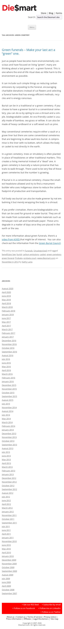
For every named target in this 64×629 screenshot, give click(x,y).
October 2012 (8, 485)
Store (43, 13)
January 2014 (8, 429)
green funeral (8, 258)
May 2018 (6, 299)
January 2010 (8, 556)
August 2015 (7, 400)
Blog (51, 13)
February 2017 (8, 333)
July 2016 (6, 359)
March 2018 (7, 307)
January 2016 (8, 381)
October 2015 (8, 392)
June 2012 (6, 500)
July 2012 (6, 496)
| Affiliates (26, 619)
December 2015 (9, 385)
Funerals (29, 250)
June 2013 (6, 455)
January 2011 (8, 537)
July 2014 (6, 414)
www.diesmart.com (46, 258)
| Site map (53, 619)
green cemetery (54, 254)
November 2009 (9, 563)
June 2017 (6, 318)
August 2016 (7, 355)
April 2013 (6, 463)
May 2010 (6, 548)
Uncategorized (40, 250)
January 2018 (8, 314)
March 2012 (7, 507)
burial (19, 254)
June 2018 (6, 296)
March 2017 (7, 329)
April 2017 (6, 325)
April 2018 (6, 303)
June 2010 (6, 545)
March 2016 (7, 374)
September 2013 (9, 444)
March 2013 (7, 467)
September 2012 (9, 489)
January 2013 (8, 474)
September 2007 (9, 593)
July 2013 (6, 452)
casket (43, 254)
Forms (59, 13)
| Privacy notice (49, 617)
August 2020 (7, 288)
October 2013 (8, 441)
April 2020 (6, 292)
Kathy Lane (27, 261)
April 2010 (6, 552)
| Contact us (20, 617)
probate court (29, 258)
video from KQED (11, 239)
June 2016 (6, 362)
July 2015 (6, 403)
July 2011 (6, 526)
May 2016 (6, 366)
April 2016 (6, 370)
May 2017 (6, 322)
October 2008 (8, 589)
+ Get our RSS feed (30, 604)
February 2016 (8, 377)
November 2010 (9, 541)
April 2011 (6, 533)
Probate (19, 258)
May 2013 (6, 459)
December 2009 (9, 560)
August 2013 (7, 448)
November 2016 (9, 344)
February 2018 (8, 310)
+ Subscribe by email (51, 604)
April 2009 (6, 586)
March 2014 (7, 422)
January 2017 (8, 336)
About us (10, 617)
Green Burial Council (50, 243)
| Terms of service (34, 617)
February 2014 (8, 426)
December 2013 (9, 433)
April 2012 (6, 504)
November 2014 (9, 407)
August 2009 (7, 574)
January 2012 (8, 511)
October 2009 (8, 567)
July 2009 (6, 578)
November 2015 (9, 388)
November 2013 (9, 437)
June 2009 (6, 582)
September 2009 (9, 571)
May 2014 (6, 418)
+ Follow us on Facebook (23, 608)
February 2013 (8, 470)
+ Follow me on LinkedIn (49, 608)
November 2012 (9, 481)
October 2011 (8, 519)
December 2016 (9, 340)
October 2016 (8, 348)
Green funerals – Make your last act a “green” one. (28, 52)
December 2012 (9, 478)
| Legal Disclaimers (40, 619)
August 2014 (7, 411)
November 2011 (9, 515)
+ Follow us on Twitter (50, 612)
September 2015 (9, 396)
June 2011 (6, 530)
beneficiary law (9, 254)
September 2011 (9, 522)
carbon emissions (31, 254)
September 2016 (9, 351)
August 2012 (7, 493)
